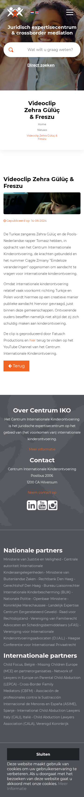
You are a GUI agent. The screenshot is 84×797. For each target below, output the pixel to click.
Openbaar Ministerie (49, 599)
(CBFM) (27, 691)
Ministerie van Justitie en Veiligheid (32, 559)
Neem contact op (42, 492)
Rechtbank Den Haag (55, 579)
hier (32, 340)
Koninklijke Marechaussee (25, 605)
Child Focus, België (19, 664)
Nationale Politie (17, 599)
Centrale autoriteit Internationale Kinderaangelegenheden (41, 566)
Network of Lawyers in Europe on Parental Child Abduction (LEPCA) (42, 677)
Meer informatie (42, 449)
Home (42, 124)
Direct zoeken (41, 65)
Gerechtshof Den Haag (22, 585)
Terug (18, 366)
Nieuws (42, 130)
